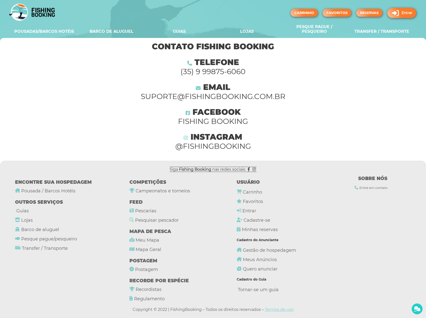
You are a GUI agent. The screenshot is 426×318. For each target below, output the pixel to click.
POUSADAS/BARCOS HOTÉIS (44, 31)
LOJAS (247, 31)
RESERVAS (369, 13)
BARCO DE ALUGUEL (111, 31)
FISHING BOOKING (213, 121)
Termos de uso (279, 309)
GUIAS (179, 31)
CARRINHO (304, 13)
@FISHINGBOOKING (213, 146)
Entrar (407, 13)
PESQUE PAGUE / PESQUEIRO (314, 29)
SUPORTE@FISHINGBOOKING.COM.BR (213, 96)
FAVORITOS (337, 13)
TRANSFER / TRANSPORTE (382, 31)
